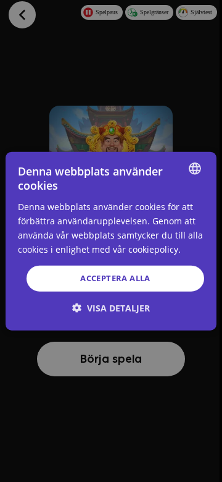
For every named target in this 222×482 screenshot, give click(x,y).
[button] (111, 307)
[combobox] (195, 169)
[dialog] (111, 241)
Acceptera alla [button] (115, 278)
